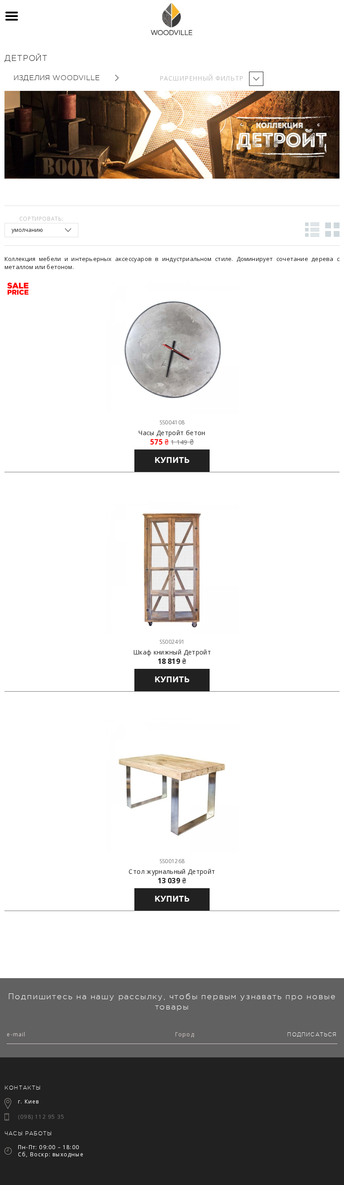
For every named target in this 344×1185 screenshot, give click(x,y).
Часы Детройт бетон (171, 433)
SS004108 (172, 422)
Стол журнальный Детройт (172, 872)
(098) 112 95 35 (41, 1117)
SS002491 (172, 642)
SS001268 (172, 861)
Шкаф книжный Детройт (172, 652)
